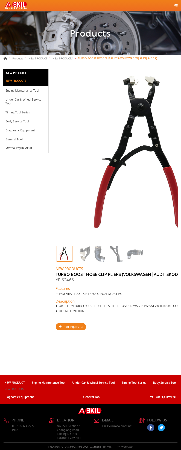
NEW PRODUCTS (62, 58)
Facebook (150, 427)
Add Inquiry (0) (73, 327)
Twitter (161, 427)
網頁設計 (128, 446)
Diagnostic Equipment (20, 130)
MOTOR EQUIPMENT (18, 148)
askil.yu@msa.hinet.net (117, 426)
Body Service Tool (17, 121)
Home (5, 58)
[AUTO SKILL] (16, 5)
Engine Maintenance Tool (22, 90)
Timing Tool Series (17, 112)
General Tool (14, 139)
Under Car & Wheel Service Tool (23, 101)
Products (17, 58)
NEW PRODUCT (37, 58)
